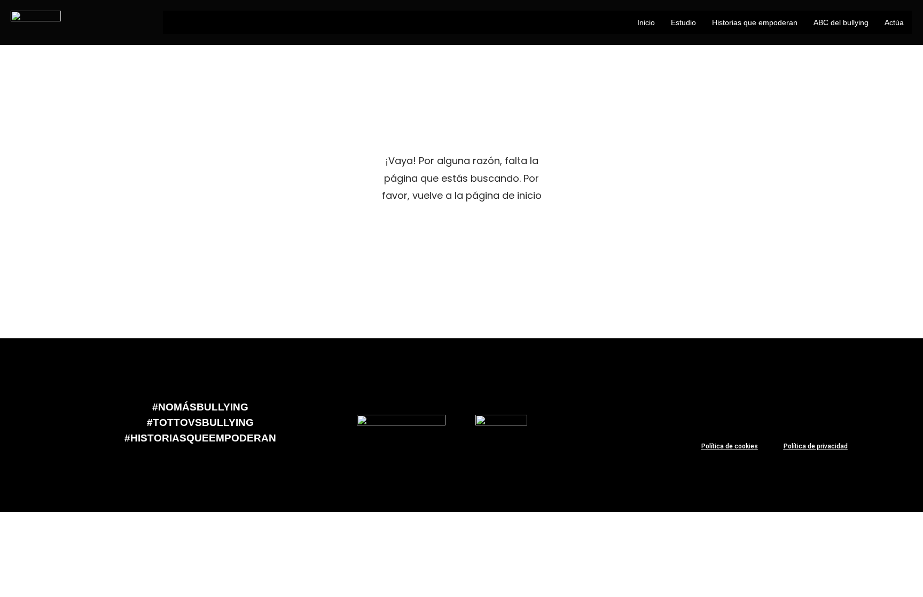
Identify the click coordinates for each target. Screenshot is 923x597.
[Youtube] (815, 407)
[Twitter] (784, 407)
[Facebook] (752, 407)
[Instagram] (847, 407)
